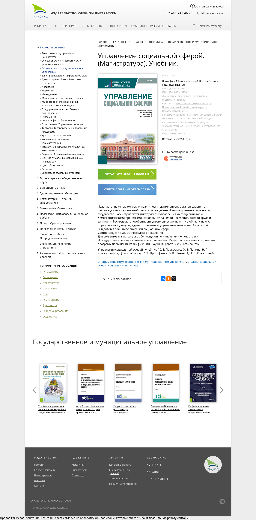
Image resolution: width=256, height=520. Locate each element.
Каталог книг (122, 42)
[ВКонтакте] (163, 278)
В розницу (78, 475)
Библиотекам (79, 470)
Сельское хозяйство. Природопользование (54, 236)
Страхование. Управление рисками (62, 124)
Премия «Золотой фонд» (123, 483)
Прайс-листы (79, 26)
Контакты (169, 26)
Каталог (153, 471)
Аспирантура (50, 271)
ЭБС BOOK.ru (113, 26)
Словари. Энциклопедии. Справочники (56, 245)
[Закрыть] (38, 47)
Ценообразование (52, 165)
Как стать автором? (120, 464)
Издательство (45, 26)
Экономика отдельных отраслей (61, 172)
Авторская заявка (119, 478)
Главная (103, 42)
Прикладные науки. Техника (58, 229)
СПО (45, 294)
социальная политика (123, 265)
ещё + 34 (180, 84)
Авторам (131, 26)
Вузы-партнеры (43, 475)
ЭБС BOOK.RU (156, 457)
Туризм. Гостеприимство (56, 135)
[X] (173, 278)
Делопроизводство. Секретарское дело (64, 75)
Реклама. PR (49, 116)
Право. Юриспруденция (55, 223)
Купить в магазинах (117, 278)
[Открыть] (37, 178)
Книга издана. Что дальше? (119, 471)
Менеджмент (49, 94)
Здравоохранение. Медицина (59, 193)
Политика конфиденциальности (50, 507)
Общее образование (55, 311)
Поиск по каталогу (210, 26)
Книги (62, 26)
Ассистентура (51, 299)
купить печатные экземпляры (127, 189)
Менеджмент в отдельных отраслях (62, 98)
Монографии (150, 26)
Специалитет (50, 288)
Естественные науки (53, 187)
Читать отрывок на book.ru (127, 174)
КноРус (183, 111)
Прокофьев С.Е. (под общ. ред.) (180, 81)
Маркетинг (48, 90)
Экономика (48, 169)
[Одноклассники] (168, 278)
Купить (96, 26)
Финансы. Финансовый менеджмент (63, 154)
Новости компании (45, 470)
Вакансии (39, 480)
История (39, 464)
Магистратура (51, 283)
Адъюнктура (50, 305)
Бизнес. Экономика (52, 47)
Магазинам (78, 464)
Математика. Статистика (56, 208)
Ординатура (50, 316)
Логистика (48, 86)
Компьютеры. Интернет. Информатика (56, 200)
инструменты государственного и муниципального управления (142, 261)
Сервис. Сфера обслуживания (59, 120)
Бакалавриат (50, 277)
